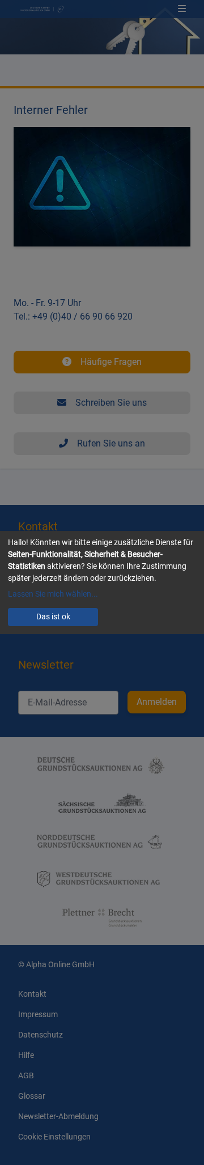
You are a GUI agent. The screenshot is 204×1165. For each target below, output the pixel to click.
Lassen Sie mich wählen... (53, 593)
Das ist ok (53, 616)
